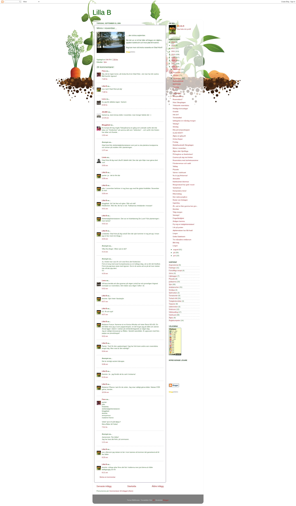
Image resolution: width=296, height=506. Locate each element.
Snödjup (172, 290)
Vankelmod (177, 188)
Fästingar (172, 268)
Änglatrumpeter (174, 320)
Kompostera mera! (179, 191)
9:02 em (105, 336)
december (177, 69)
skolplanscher (174, 287)
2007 (173, 64)
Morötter (176, 209)
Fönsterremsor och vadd (182, 163)
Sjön (105, 62)
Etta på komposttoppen (181, 130)
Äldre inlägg (158, 486)
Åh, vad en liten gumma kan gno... (185, 206)
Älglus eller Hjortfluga (180, 151)
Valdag (175, 166)
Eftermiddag (177, 194)
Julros (171, 273)
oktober (176, 75)
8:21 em (105, 472)
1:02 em (105, 135)
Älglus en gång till (179, 136)
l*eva (104, 71)
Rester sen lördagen (180, 200)
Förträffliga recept (175, 270)
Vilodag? (176, 124)
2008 (173, 60)
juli (174, 252)
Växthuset (172, 315)
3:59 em (105, 193)
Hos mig (176, 87)
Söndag (175, 127)
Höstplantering (178, 96)
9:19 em (105, 377)
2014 (173, 42)
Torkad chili (173, 298)
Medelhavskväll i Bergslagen (183, 145)
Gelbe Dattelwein (179, 236)
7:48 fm (104, 92)
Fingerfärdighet (178, 218)
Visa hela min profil (184, 29)
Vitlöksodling (173, 312)
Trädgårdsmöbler (175, 301)
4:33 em (105, 273)
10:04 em (105, 392)
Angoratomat (173, 265)
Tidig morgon (177, 212)
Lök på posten (178, 227)
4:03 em (105, 239)
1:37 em (105, 150)
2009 (173, 57)
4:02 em (105, 224)
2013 (173, 45)
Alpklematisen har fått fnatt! (183, 230)
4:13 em (105, 252)
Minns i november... (180, 148)
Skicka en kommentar (107, 477)
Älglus (171, 318)
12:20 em (105, 118)
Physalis (176, 169)
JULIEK (105, 112)
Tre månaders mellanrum (182, 239)
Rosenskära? (177, 99)
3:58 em (105, 178)
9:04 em (105, 351)
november (177, 72)
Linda (104, 157)
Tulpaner (172, 304)
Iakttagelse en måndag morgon (184, 121)
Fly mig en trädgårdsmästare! (183, 224)
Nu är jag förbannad (180, 175)
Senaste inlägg (104, 486)
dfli (154, 500)
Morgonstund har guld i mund (183, 185)
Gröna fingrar (178, 139)
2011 (173, 51)
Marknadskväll (178, 81)
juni (174, 255)
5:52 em (105, 288)
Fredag (175, 142)
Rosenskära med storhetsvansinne (185, 160)
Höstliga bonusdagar (180, 108)
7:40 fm (104, 79)
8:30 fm (104, 105)
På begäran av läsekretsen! (183, 154)
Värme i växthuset (179, 172)
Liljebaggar (173, 276)
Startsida (131, 486)
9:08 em (105, 364)
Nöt (174, 90)
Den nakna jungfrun (180, 197)
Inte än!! (176, 114)
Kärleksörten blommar (181, 182)
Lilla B (101, 12)
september (177, 78)
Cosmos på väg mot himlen (183, 157)
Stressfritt (176, 179)
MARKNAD (177, 84)
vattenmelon (173, 307)
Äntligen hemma (179, 221)
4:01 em (105, 209)
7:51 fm (104, 427)
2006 (173, 67)
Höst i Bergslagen (179, 102)
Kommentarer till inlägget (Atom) (121, 491)
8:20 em (105, 457)
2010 (173, 54)
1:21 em (105, 442)
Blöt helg (176, 243)
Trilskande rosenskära (181, 105)
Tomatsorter (173, 295)
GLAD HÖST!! (178, 133)
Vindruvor (172, 309)
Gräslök (175, 111)
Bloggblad (106, 125)
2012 (173, 48)
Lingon (175, 233)
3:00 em (105, 165)
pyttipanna (172, 282)
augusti (176, 249)
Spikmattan (173, 293)
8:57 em (105, 301)
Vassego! (176, 215)
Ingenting (176, 203)
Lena (104, 99)
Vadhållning (177, 93)
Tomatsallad (177, 118)
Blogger (166, 500)
